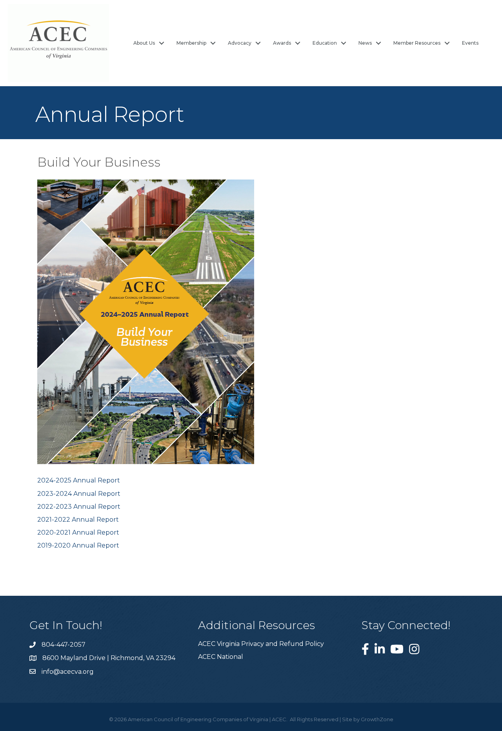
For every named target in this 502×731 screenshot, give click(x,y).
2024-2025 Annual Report (78, 480)
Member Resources (416, 43)
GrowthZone (377, 719)
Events (470, 43)
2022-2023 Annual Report (78, 506)
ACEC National (220, 656)
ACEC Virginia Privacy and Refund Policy (261, 644)
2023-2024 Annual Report (79, 493)
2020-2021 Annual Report (78, 532)
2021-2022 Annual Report (78, 519)
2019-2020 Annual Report (78, 545)
